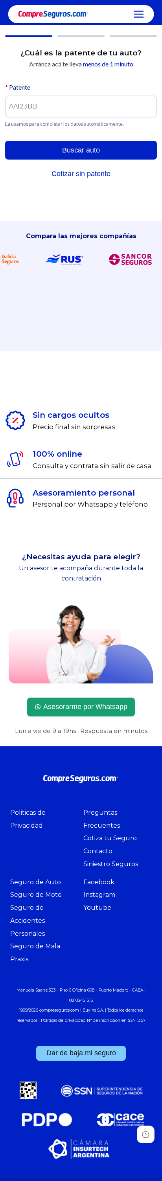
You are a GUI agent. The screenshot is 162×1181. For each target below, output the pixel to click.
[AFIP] (28, 1093)
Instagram (99, 894)
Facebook (98, 882)
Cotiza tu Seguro (110, 838)
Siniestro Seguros (110, 864)
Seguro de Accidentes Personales (27, 920)
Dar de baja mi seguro (81, 1053)
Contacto (97, 851)
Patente (17, 87)
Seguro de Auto (35, 882)
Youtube (97, 907)
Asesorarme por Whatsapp (85, 707)
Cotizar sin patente (81, 174)
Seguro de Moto (36, 894)
